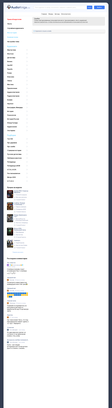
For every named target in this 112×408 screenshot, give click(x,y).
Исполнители (66, 14)
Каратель (10, 315)
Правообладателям (14, 19)
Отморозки (10, 327)
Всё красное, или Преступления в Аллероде (18, 340)
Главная (44, 14)
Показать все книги (18, 252)
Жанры (50, 14)
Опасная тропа (11, 300)
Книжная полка (12, 37)
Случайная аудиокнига (15, 28)
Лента (9, 24)
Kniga (20, 7)
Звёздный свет (11, 277)
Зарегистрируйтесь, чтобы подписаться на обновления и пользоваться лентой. (61, 22)
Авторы (57, 14)
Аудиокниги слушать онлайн (43, 31)
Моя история (12, 33)
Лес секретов (11, 262)
